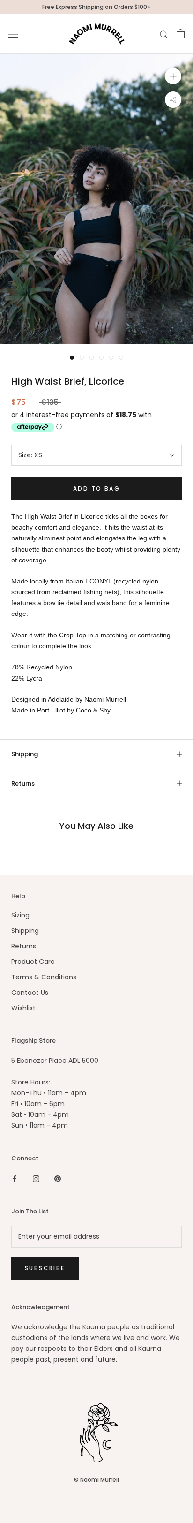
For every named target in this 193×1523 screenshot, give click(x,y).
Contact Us (29, 992)
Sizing (20, 915)
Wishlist (23, 1008)
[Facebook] (14, 1178)
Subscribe (45, 1268)
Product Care (33, 961)
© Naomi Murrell (96, 1480)
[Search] (164, 34)
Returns (23, 783)
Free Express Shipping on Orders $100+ (96, 7)
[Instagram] (36, 1178)
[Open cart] (181, 33)
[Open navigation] (13, 34)
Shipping (24, 754)
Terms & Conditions (43, 977)
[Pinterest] (57, 1178)
